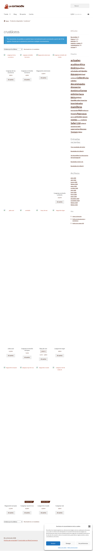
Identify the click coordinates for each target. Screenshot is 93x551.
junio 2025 (73, 192)
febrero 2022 (74, 205)
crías (87, 78)
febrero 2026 (74, 184)
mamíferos (76, 106)
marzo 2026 (74, 182)
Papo (79, 113)
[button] (89, 526)
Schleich (83, 123)
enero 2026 (74, 186)
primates (78, 117)
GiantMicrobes (76, 100)
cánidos (73, 81)
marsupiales (74, 110)
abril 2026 (73, 180)
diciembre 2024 (75, 198)
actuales (75, 60)
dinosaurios (76, 87)
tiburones (83, 129)
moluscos (85, 110)
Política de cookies (62, 547)
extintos (75, 94)
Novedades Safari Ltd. (77, 162)
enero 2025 (74, 196)
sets (79, 126)
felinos (79, 98)
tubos (80, 132)
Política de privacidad (72, 547)
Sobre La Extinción (77, 216)
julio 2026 (73, 178)
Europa (83, 90)
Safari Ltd (75, 123)
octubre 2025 (74, 188)
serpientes (74, 126)
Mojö (80, 110)
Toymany (74, 132)
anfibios (82, 68)
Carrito (31, 14)
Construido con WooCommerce (28, 540)
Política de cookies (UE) (78, 223)
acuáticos (75, 64)
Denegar (68, 543)
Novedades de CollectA (77, 151)
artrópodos (83, 71)
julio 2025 (73, 190)
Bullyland (82, 74)
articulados (74, 71)
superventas (75, 129)
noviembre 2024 (75, 200)
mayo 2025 (74, 194)
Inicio (7, 21)
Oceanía (74, 114)
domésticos (75, 90)
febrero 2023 (74, 203)
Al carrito (10, 79)
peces (84, 114)
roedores (84, 120)
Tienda (6, 14)
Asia (72, 74)
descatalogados (78, 84)
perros (73, 117)
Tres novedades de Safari (78, 147)
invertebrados (77, 103)
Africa (82, 64)
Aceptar (53, 543)
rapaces (84, 117)
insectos (84, 100)
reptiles (74, 120)
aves (76, 74)
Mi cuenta (23, 14)
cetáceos (74, 78)
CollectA (81, 77)
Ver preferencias (83, 543)
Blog (15, 14)
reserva (79, 120)
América (75, 67)
